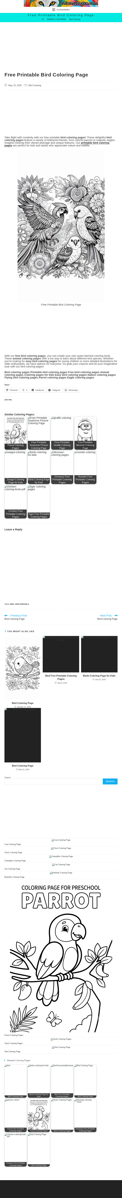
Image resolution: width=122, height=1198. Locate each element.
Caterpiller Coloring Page (15, 861)
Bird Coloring (74, 19)
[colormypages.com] (43, 19)
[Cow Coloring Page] (61, 840)
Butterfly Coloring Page (14, 877)
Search (7, 777)
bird (12, 604)
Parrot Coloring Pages (13, 1035)
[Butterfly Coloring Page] (61, 873)
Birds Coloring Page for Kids (99, 675)
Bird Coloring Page (22, 703)
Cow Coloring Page (12, 844)
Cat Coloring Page (12, 869)
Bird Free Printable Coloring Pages (61, 677)
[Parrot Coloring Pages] (61, 956)
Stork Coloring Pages (13, 1043)
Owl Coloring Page (12, 1051)
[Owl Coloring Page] (61, 1047)
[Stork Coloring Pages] (61, 1039)
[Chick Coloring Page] (61, 848)
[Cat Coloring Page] (61, 865)
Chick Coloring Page (13, 852)
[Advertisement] (61, 43)
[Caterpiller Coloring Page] (61, 856)
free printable (22, 604)
